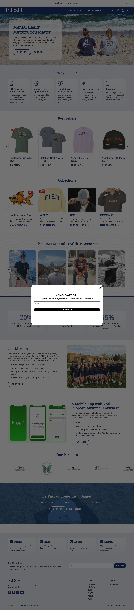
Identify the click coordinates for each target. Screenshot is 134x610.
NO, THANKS (67, 315)
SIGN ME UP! (67, 309)
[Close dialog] (100, 287)
